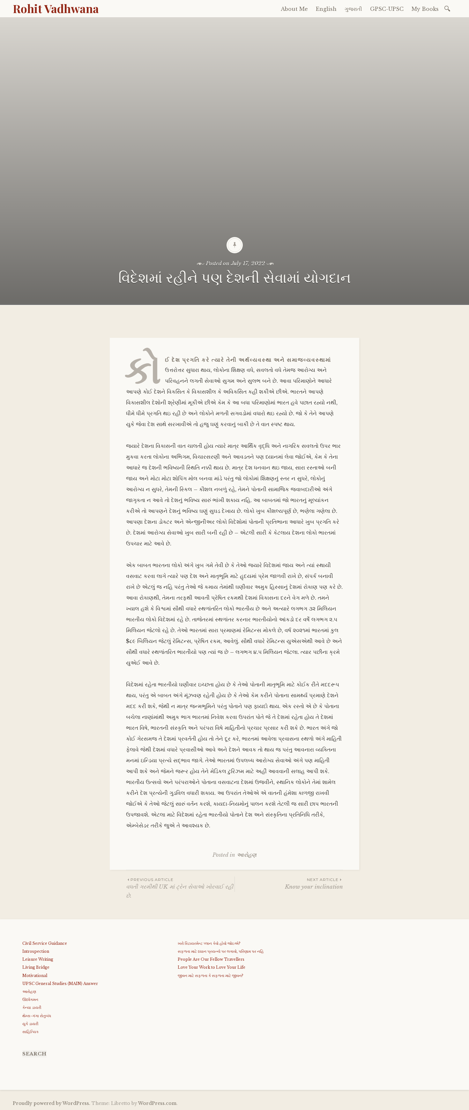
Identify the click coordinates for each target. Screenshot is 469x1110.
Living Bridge (35, 967)
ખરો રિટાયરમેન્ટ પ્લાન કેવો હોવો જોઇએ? (209, 943)
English (326, 9)
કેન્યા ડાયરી (31, 1007)
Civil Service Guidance (44, 943)
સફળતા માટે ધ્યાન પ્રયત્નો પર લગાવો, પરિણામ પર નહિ (221, 951)
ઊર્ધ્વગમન (30, 999)
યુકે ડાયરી (30, 1023)
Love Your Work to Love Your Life (211, 967)
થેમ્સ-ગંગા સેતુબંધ (36, 1015)
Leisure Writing (37, 959)
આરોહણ (247, 855)
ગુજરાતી (353, 9)
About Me (294, 9)
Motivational (34, 975)
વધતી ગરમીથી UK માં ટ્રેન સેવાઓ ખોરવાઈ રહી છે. (179, 888)
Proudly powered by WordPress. (51, 1103)
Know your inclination (314, 883)
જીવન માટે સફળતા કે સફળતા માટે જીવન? (210, 975)
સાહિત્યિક (30, 1031)
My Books (425, 9)
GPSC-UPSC (387, 9)
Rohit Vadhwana (56, 8)
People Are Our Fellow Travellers (211, 959)
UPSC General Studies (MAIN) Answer (60, 983)
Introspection (35, 951)
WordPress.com (157, 1103)
